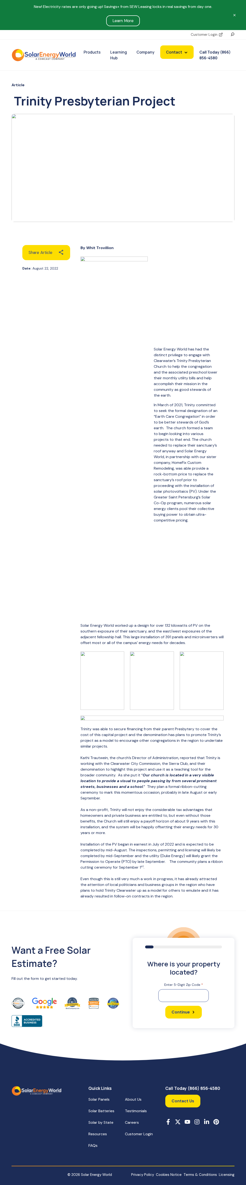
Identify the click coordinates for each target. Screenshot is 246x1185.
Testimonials (136, 1110)
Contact (174, 52)
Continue (181, 1012)
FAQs (93, 1145)
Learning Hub (118, 55)
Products (92, 52)
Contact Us (183, 1101)
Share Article (40, 252)
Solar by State (100, 1122)
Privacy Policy (142, 1174)
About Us (133, 1099)
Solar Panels (99, 1099)
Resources (97, 1133)
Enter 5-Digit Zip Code (183, 984)
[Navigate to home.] (37, 1091)
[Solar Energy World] (44, 55)
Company (145, 52)
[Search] (232, 34)
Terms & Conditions (200, 1174)
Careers (132, 1122)
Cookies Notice (169, 1174)
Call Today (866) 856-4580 (215, 55)
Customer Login (204, 34)
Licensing (226, 1174)
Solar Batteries (101, 1110)
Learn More (123, 20)
